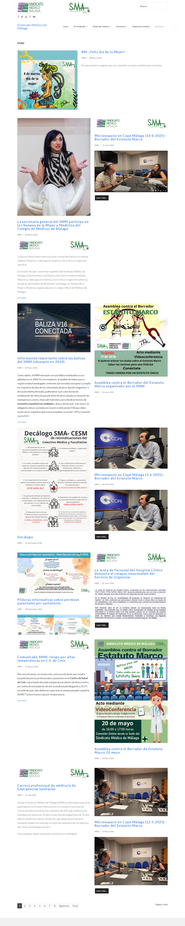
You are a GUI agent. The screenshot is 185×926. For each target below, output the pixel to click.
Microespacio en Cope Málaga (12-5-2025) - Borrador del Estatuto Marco (131, 823)
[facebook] (18, 16)
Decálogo (25, 537)
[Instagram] (30, 16)
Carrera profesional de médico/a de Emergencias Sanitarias (46, 787)
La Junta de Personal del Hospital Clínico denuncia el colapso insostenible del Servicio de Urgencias (129, 573)
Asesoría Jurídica (141, 26)
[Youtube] (26, 16)
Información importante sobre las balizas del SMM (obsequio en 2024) (51, 359)
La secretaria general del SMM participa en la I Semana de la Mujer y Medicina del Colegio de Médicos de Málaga (53, 225)
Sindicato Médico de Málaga (32, 26)
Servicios (120, 26)
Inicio (65, 26)
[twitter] (22, 16)
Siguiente (64, 905)
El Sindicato (80, 26)
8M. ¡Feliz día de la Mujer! (103, 52)
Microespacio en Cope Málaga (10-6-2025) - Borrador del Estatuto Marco (131, 137)
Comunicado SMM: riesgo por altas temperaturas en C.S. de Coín (46, 658)
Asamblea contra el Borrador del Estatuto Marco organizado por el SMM (129, 384)
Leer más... (22, 298)
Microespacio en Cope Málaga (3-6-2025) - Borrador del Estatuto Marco (130, 476)
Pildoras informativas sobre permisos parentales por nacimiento (48, 601)
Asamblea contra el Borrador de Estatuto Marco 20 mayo (129, 750)
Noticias (159, 26)
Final (75, 905)
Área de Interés (101, 26)
